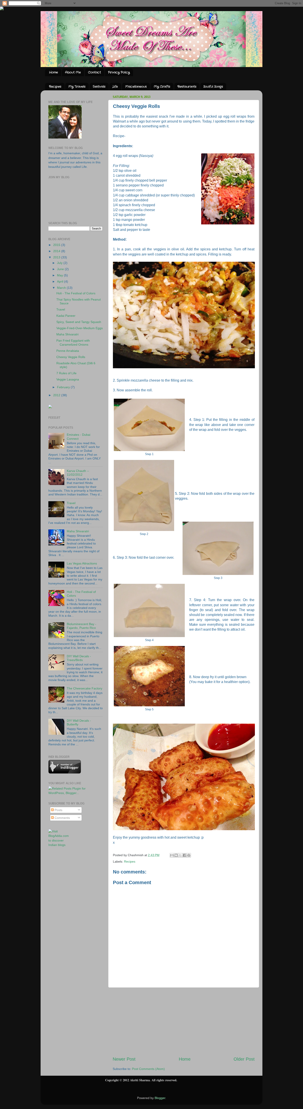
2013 (57, 257)
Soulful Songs (213, 86)
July (60, 263)
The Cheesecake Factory (84, 688)
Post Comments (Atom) (148, 1069)
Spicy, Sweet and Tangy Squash (78, 322)
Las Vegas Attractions (82, 563)
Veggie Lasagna (67, 379)
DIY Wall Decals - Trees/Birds (79, 658)
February (64, 387)
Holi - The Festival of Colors (75, 293)
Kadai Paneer (65, 315)
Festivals (99, 86)
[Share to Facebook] (184, 855)
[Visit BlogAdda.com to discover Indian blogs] (60, 845)
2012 (57, 395)
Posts (58, 810)
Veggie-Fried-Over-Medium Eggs (79, 328)
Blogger (160, 1098)
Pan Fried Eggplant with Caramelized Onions (73, 342)
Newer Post (124, 1059)
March (62, 287)
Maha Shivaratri (67, 334)
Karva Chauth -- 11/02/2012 (78, 472)
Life (115, 86)
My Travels (76, 86)
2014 (57, 251)
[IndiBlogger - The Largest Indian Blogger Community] (64, 772)
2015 (57, 245)
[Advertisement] (183, 1022)
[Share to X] (180, 855)
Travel (60, 309)
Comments (62, 818)
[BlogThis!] (176, 855)
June (61, 269)
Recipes (55, 86)
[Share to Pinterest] (189, 855)
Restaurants (186, 86)
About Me (73, 72)
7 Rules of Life (66, 373)
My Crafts (162, 86)
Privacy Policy (119, 72)
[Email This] (172, 855)
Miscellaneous (136, 86)
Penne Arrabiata (67, 351)
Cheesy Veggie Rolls (70, 357)
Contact (94, 72)
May (60, 275)
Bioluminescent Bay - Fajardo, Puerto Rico (81, 626)
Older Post (244, 1059)
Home (53, 72)
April (60, 281)
